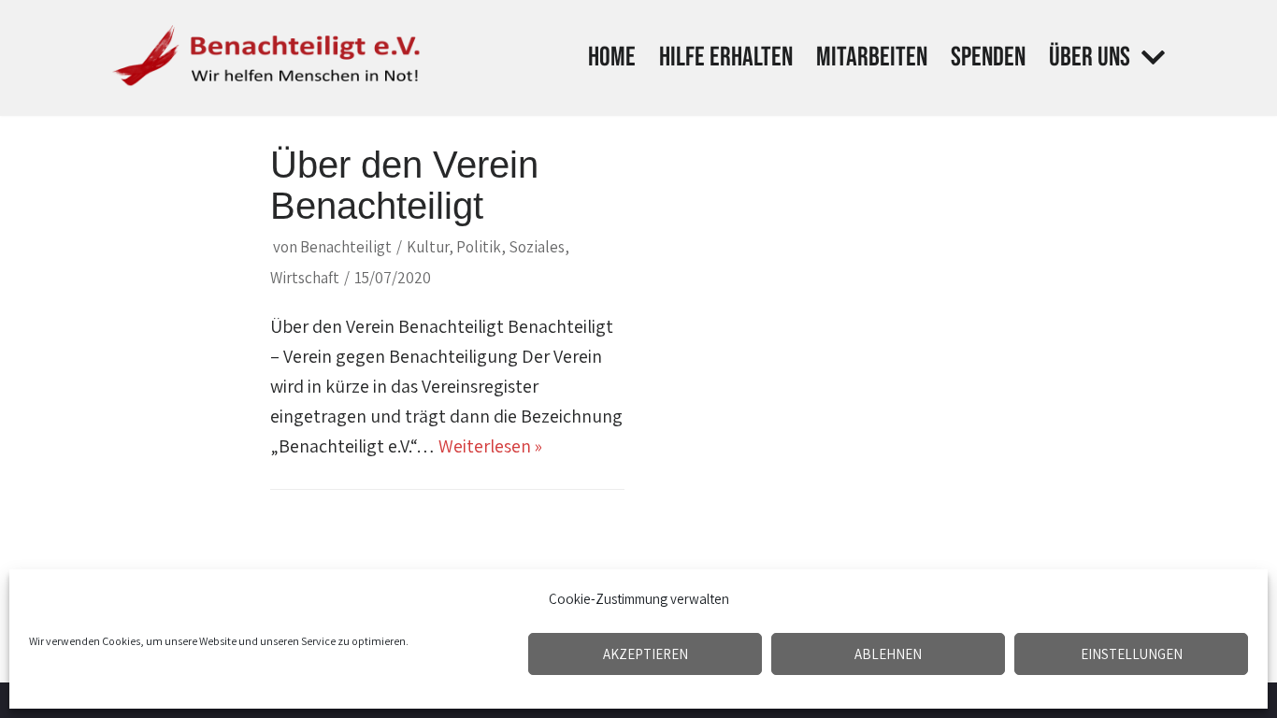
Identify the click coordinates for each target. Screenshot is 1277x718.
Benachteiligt (346, 247)
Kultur (428, 247)
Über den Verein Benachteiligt (404, 185)
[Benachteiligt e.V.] (269, 58)
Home (612, 57)
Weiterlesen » (490, 446)
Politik (478, 247)
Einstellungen (1132, 654)
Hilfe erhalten (726, 57)
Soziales (537, 247)
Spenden (988, 57)
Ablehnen (888, 654)
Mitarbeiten (871, 57)
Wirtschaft (304, 277)
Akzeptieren (645, 654)
